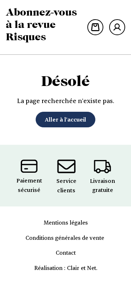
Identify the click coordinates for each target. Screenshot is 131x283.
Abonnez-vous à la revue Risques (41, 24)
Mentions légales (66, 222)
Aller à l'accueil (65, 119)
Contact (66, 252)
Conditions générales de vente (65, 237)
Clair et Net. (82, 267)
